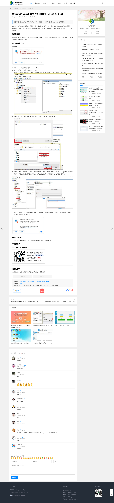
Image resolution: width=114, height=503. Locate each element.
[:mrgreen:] (11, 458)
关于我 (65, 3)
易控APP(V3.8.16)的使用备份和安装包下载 (92, 77)
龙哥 (19, 414)
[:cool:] (25, 458)
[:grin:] (29, 458)
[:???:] (23, 458)
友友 (19, 429)
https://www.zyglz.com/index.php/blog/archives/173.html (34, 281)
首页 (31, 3)
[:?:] (52, 458)
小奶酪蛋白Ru (21, 365)
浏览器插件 (42, 276)
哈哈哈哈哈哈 (21, 398)
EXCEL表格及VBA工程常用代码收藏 (90, 50)
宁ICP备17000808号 (23, 492)
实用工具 (45, 3)
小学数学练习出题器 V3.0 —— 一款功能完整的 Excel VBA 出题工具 (92, 59)
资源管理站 (15, 492)
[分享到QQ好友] (67, 290)
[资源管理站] (16, 4)
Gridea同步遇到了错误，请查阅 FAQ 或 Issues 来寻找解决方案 (92, 54)
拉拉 (19, 390)
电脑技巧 (23, 276)
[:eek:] (43, 458)
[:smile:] (21, 458)
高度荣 (19, 372)
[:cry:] (41, 458)
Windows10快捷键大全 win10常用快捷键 (92, 73)
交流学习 (52, 3)
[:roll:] (37, 458)
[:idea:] (31, 458)
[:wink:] (39, 458)
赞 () (17, 291)
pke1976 (20, 437)
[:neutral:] (13, 458)
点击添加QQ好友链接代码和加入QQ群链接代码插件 (92, 45)
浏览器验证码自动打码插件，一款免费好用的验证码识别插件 (62, 301)
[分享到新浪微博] (72, 290)
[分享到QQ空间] (70, 290)
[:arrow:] (17, 458)
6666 (19, 380)
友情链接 (72, 3)
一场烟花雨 (20, 444)
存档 (59, 3)
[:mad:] (46, 458)
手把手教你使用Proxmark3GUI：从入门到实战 (92, 64)
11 (18, 406)
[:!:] (50, 458)
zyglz (21, 283)
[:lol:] (44, 458)
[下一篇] (112, 228)
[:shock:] (19, 458)
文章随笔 (37, 3)
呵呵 (19, 357)
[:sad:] (48, 458)
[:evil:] (27, 458)
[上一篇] (2, 228)
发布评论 (14, 477)
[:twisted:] (15, 458)
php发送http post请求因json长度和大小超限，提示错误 (26, 301)
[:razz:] (35, 458)
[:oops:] (33, 458)
